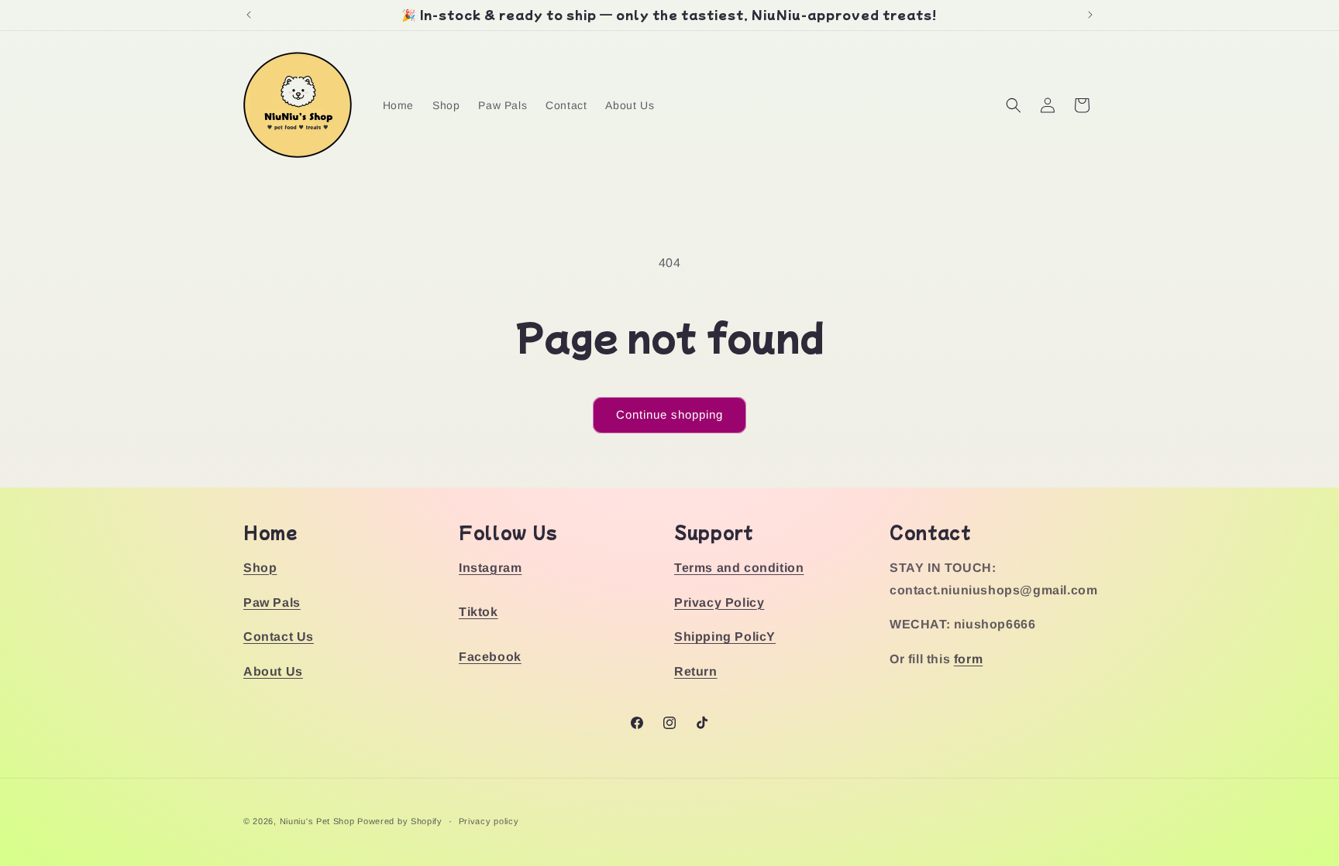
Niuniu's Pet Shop (317, 821)
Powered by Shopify (399, 821)
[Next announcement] (1090, 14)
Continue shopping (669, 414)
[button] (1014, 105)
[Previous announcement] (249, 14)
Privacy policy (489, 821)
